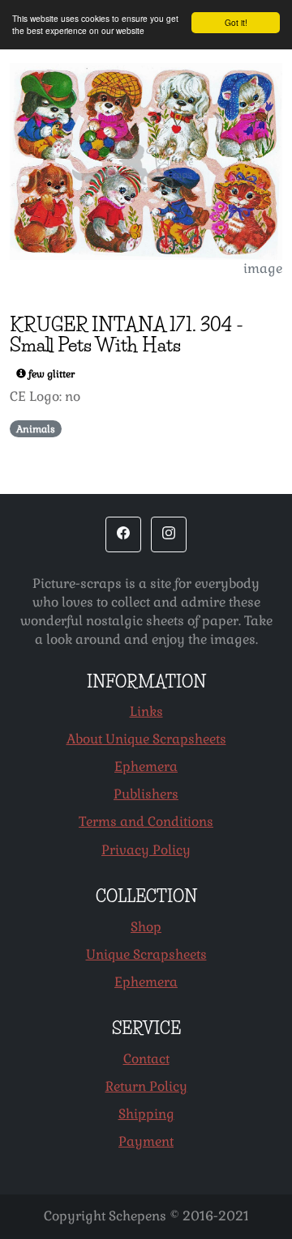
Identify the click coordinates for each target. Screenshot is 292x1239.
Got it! (236, 22)
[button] (123, 534)
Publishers (146, 794)
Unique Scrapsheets (146, 954)
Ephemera (146, 766)
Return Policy (146, 1086)
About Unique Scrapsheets (146, 738)
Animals (35, 429)
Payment (146, 1141)
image (262, 268)
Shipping (146, 1113)
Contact (146, 1058)
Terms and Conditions (146, 821)
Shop (146, 926)
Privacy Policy (146, 849)
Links (146, 711)
